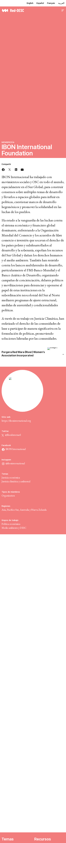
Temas (8, 839)
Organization (8, 495)
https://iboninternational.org (16, 420)
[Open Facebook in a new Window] (3, 169)
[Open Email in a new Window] (22, 169)
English (30, 3)
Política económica (11, 524)
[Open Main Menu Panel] (63, 10)
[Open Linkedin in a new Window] (16, 169)
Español (40, 3)
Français (51, 3)
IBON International (16, 449)
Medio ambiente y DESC (14, 527)
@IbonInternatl (13, 435)
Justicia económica (11, 477)
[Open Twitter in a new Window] (9, 169)
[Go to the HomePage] (13, 10)
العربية (61, 3)
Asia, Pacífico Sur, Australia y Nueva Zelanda (24, 509)
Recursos (42, 839)
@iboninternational (15, 463)
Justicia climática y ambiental (16, 481)
